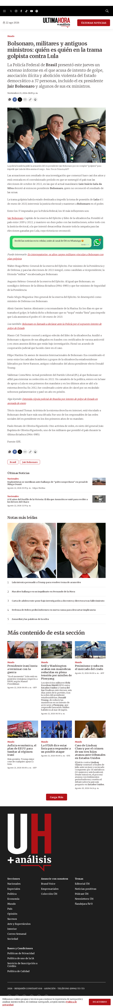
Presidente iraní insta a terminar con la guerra (22, 669)
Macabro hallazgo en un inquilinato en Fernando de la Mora (43, 591)
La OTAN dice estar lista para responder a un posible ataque (56, 748)
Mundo (10, 36)
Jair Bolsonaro (15, 218)
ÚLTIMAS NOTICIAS (93, 22)
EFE (68, 756)
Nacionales (13, 479)
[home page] (56, 23)
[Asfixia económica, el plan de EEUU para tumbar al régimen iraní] (22, 729)
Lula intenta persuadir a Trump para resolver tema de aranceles (46, 582)
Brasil (13, 462)
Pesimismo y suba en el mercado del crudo (89, 667)
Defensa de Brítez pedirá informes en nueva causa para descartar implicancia (54, 610)
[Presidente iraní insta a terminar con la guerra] (22, 649)
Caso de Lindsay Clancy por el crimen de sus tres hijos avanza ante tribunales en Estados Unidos (90, 752)
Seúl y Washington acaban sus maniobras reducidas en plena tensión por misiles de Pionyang (56, 672)
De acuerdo (100, 1002)
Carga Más (56, 797)
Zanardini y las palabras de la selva (30, 619)
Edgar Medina (39, 488)
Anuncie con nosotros (54, 878)
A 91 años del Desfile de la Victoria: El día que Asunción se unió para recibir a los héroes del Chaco (47, 500)
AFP (35, 687)
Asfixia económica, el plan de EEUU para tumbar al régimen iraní (21, 750)
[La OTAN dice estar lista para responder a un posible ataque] (56, 729)
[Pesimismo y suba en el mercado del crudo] (90, 649)
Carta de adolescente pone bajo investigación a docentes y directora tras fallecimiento (58, 601)
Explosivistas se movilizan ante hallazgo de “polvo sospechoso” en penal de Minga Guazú (47, 483)
